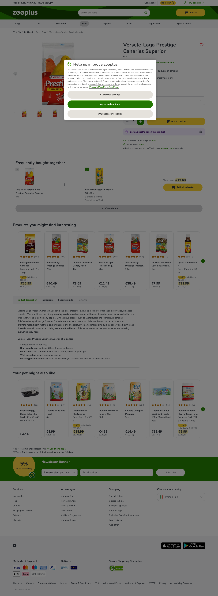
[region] (110, 90)
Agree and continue (110, 104)
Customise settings (110, 94)
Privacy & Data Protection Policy (104, 87)
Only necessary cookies (110, 113)
